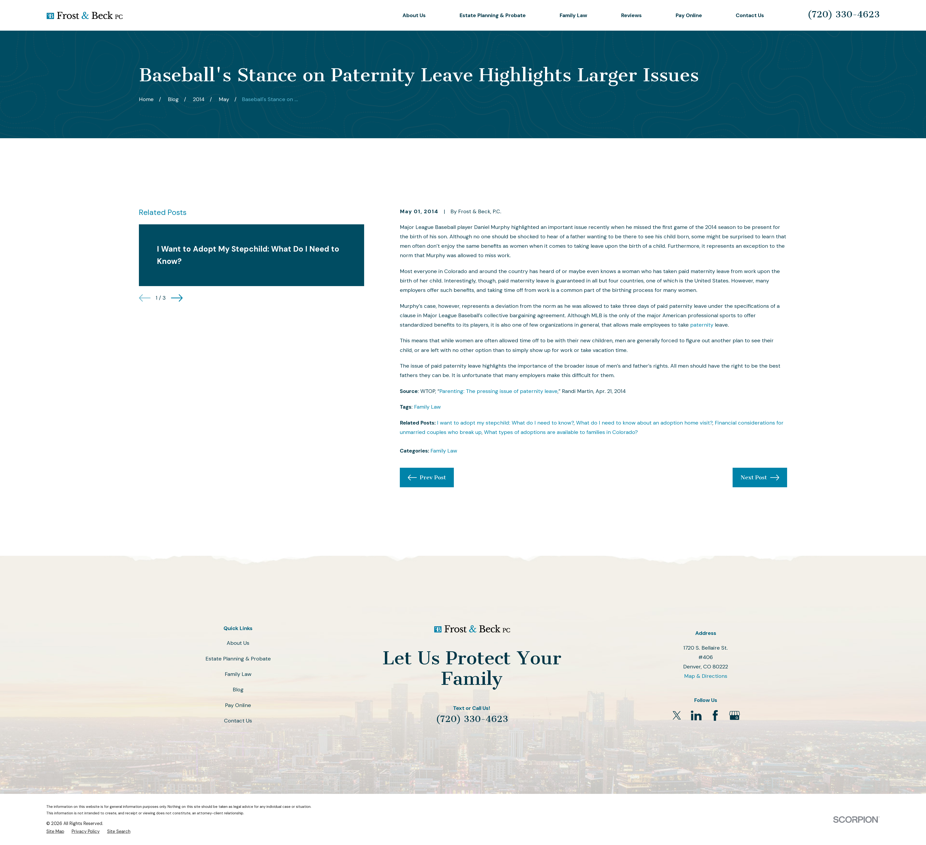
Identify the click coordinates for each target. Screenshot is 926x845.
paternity (701, 324)
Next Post (754, 477)
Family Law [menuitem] (573, 15)
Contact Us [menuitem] (750, 15)
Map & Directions (705, 676)
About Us (238, 642)
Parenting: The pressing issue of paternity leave (498, 391)
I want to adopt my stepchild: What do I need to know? (505, 422)
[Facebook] (715, 715)
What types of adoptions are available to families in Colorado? (561, 432)
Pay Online (238, 705)
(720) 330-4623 (843, 14)
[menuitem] (55, 832)
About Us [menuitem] (414, 15)
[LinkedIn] (696, 715)
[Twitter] (677, 715)
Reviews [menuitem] (631, 15)
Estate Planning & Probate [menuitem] (492, 15)
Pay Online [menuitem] (688, 15)
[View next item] (177, 298)
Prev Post (433, 477)
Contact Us (238, 720)
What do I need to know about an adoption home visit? (644, 422)
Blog (238, 689)
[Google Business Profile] (734, 715)
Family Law (427, 406)
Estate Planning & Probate (238, 658)
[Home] (84, 15)
